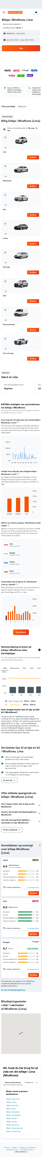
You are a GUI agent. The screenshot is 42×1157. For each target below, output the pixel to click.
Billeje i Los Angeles (13, 1115)
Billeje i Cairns (11, 1102)
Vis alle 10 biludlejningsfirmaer (13, 990)
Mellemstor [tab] (14, 668)
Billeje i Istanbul (11, 1118)
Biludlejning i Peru (12, 1150)
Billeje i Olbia (11, 1109)
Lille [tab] (5, 668)
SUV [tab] (31, 668)
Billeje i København (13, 1112)
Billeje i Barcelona (12, 1125)
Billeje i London (11, 1122)
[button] (4, 12)
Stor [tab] (24, 668)
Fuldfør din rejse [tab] (31, 1082)
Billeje (15, 1147)
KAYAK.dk (7, 1147)
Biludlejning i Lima (27, 1150)
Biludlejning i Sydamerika (27, 1147)
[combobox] (12, 24)
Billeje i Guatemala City (14, 1128)
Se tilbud (33, 157)
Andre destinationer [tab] (13, 1082)
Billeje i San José (12, 1105)
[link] (21, 632)
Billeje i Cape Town (13, 1099)
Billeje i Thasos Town (13, 1131)
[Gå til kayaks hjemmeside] (15, 12)
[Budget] (35, 942)
